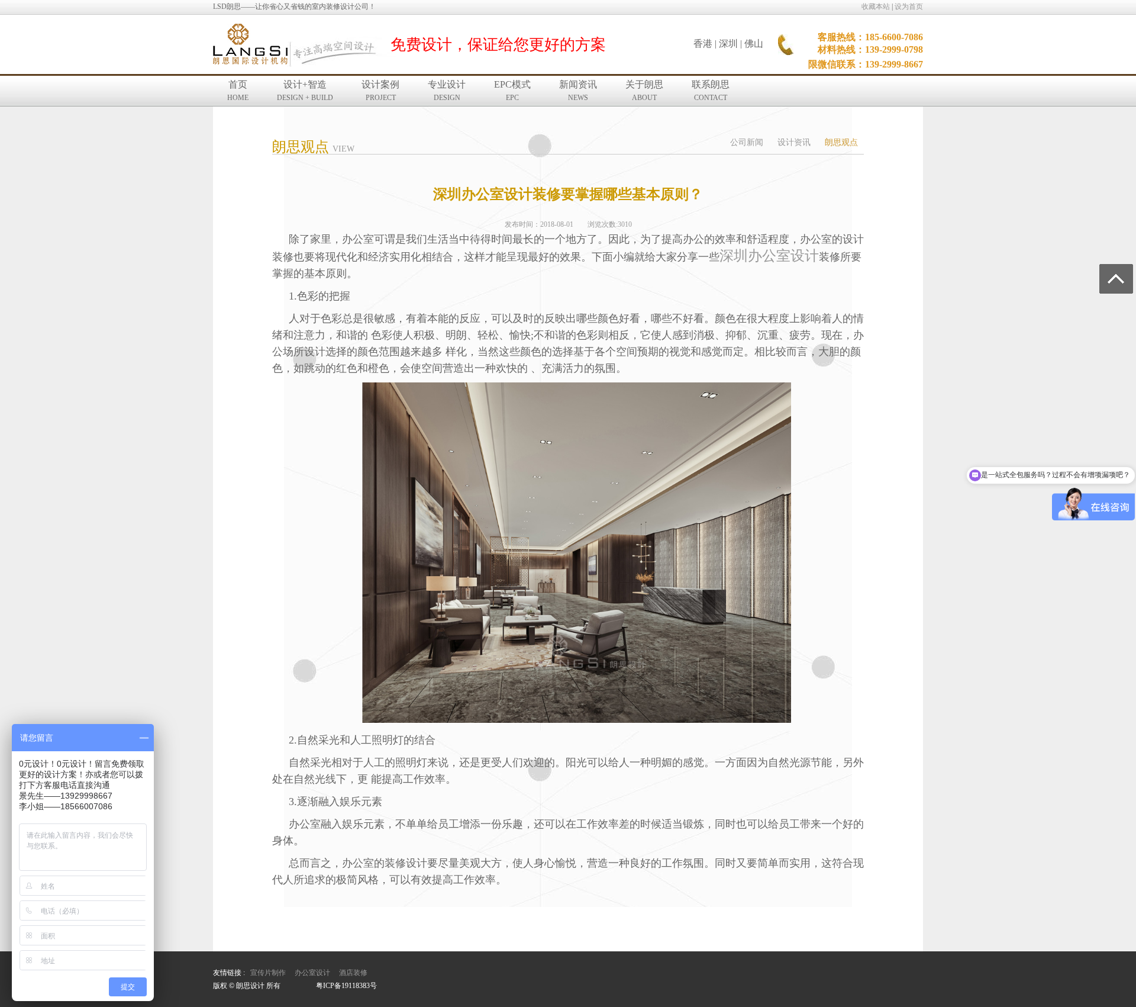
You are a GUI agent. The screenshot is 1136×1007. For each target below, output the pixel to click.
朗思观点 (841, 142)
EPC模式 (512, 90)
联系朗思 (711, 90)
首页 (237, 90)
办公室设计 (312, 973)
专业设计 (447, 90)
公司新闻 (746, 142)
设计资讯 (794, 142)
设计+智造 (305, 90)
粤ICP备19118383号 (346, 986)
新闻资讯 (578, 90)
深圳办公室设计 (769, 255)
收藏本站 (875, 6)
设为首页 (909, 6)
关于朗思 (644, 90)
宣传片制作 (268, 973)
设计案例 (380, 90)
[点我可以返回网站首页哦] (250, 45)
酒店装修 (353, 973)
